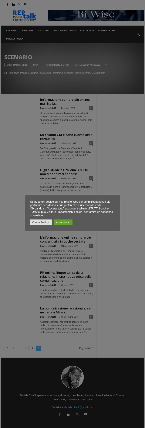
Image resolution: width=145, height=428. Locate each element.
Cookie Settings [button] (41, 222)
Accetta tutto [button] (63, 222)
